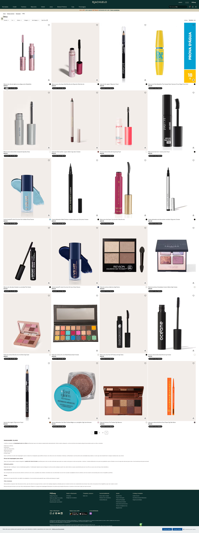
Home (4, 13)
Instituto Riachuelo (103, 499)
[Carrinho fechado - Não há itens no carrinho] (195, 6)
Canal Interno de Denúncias (122, 503)
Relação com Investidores (71, 497)
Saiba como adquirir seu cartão (56, 497)
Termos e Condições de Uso (121, 505)
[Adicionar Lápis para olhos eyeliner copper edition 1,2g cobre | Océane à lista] (97, 92)
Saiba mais (85, 495)
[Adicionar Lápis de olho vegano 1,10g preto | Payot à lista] (145, 25)
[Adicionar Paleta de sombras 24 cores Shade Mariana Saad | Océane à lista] (97, 295)
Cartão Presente (136, 495)
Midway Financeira (53, 495)
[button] (189, 529)
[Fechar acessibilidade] (3, 16)
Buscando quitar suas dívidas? (56, 501)
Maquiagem (18, 13)
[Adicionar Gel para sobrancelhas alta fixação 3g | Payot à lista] (145, 92)
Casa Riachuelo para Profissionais (139, 497)
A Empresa (68, 495)
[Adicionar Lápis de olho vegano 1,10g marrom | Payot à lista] (48, 363)
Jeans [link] (51, 6)
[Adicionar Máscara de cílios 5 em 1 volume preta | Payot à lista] (193, 92)
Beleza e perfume (10, 13)
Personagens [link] (82, 6)
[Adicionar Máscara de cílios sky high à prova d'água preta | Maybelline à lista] (48, 25)
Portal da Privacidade (120, 499)
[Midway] (194, 2)
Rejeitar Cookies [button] (177, 529)
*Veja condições (114, 10)
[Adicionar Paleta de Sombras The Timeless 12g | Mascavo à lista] (145, 363)
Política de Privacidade (58, 529)
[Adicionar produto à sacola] (48, 80)
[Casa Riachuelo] (187, 2)
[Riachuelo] (99, 2)
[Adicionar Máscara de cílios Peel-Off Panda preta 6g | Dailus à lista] (145, 295)
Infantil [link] (43, 6)
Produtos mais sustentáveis (105, 497)
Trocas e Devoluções (120, 497)
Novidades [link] (5, 6)
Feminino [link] (23, 6)
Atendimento (119, 495)
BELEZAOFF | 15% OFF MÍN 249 (11, 88)
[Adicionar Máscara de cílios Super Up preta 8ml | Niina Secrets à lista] (145, 160)
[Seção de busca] (177, 6)
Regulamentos (119, 507)
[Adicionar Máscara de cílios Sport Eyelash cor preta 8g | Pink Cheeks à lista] (48, 227)
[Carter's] (180, 2)
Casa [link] (72, 6)
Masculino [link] (33, 6)
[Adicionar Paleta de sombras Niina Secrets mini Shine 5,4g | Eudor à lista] (48, 295)
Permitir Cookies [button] (167, 529)
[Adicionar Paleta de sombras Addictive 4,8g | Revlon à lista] (145, 227)
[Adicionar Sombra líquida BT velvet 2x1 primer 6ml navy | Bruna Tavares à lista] (97, 227)
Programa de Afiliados (137, 499)
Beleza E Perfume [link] (62, 6)
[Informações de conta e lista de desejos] (192, 6)
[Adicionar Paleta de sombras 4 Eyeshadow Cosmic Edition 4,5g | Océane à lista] (193, 227)
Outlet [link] (14, 6)
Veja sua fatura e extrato (55, 500)
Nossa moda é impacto (104, 495)
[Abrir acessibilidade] (2, 18)
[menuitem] (5, 6)
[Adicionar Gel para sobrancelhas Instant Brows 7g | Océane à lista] (193, 295)
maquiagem (17, 443)
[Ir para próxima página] (106, 432)
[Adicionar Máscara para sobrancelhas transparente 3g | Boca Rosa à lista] (48, 92)
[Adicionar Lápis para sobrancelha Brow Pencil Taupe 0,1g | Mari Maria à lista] (193, 363)
